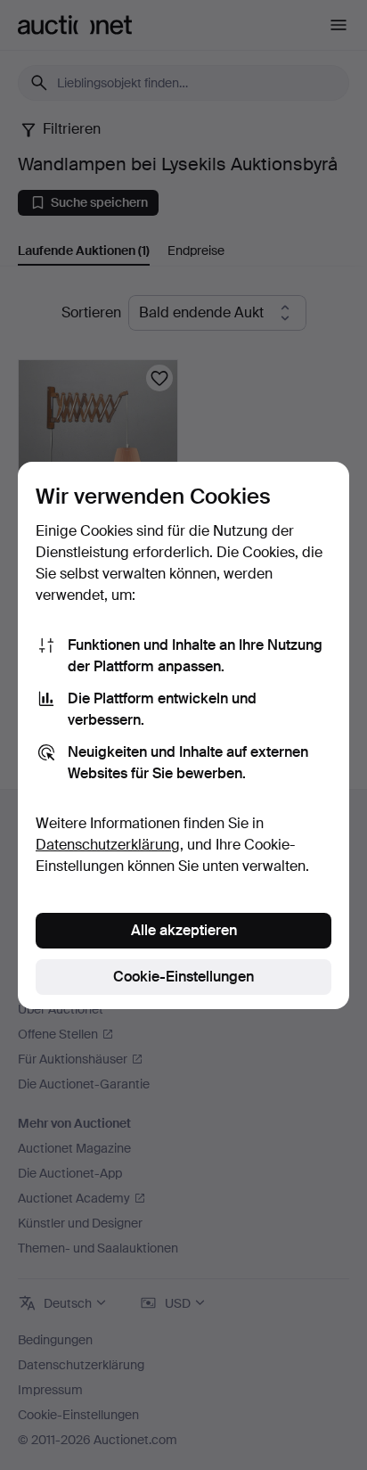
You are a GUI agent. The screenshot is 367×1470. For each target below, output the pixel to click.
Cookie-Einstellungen (183, 976)
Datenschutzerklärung (108, 844)
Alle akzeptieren (184, 930)
